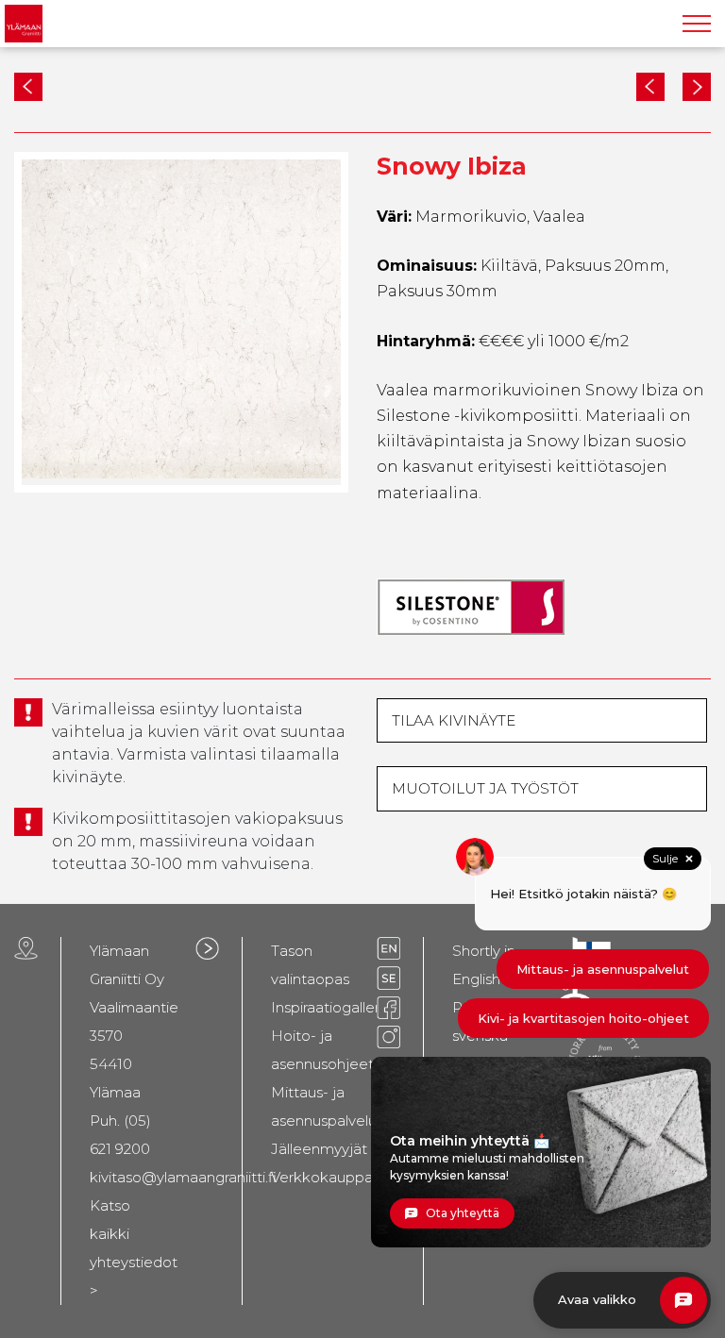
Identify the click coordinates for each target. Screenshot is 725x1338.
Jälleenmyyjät (319, 1149)
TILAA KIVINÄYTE (453, 720)
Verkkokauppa (322, 1177)
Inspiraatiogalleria (331, 1007)
